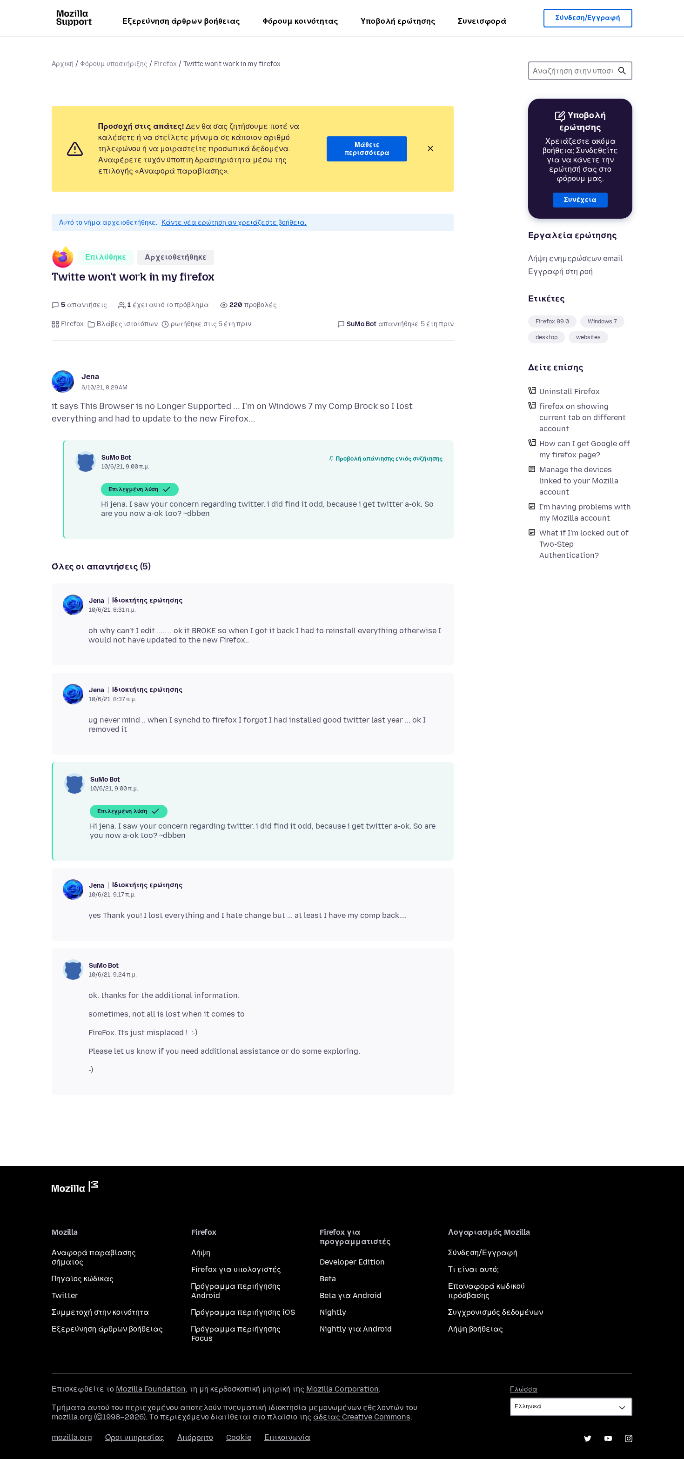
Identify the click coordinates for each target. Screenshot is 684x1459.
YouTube (608, 1438)
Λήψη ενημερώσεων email (575, 258)
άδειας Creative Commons (361, 1416)
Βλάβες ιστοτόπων (127, 324)
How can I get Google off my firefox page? (584, 449)
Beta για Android (351, 1295)
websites (588, 337)
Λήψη (200, 1252)
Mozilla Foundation (151, 1389)
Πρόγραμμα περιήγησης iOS (243, 1312)
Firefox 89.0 (552, 321)
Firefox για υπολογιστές (236, 1269)
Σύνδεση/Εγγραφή (588, 18)
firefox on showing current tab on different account (582, 417)
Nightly (333, 1312)
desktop (546, 337)
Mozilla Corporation (342, 1389)
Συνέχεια (580, 200)
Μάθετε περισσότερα (367, 149)
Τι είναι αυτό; (473, 1269)
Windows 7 (602, 321)
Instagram (628, 1438)
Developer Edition (352, 1262)
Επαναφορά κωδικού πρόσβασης (486, 1291)
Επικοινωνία (287, 1437)
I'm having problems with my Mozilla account (585, 512)
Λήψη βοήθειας (475, 1329)
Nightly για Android (356, 1329)
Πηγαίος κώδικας (83, 1278)
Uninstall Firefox (569, 391)
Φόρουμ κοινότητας (300, 21)
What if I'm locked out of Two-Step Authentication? (584, 544)
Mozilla (75, 1188)
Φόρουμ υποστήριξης (114, 64)
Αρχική (63, 64)
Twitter (65, 1295)
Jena (90, 376)
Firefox (165, 64)
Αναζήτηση (622, 70)
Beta (328, 1278)
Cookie (238, 1437)
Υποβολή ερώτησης (398, 21)
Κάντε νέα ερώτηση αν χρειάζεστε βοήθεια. (234, 223)
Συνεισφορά (482, 21)
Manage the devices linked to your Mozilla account (578, 480)
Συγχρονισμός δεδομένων (495, 1312)
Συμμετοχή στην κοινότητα (100, 1312)
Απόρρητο (195, 1437)
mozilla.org (72, 1437)
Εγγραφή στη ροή (560, 271)
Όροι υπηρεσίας (134, 1437)
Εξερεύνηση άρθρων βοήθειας (181, 21)
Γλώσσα (523, 1389)
